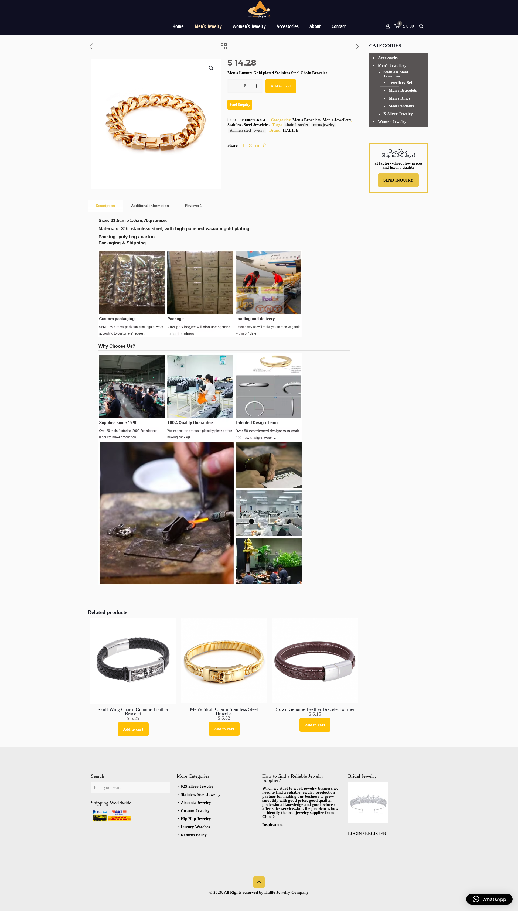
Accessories (388, 58)
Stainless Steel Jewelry (200, 794)
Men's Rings (399, 98)
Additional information (150, 206)
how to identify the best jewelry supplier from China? (300, 812)
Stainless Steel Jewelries (248, 124)
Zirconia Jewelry (196, 802)
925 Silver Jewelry (197, 786)
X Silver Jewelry (398, 114)
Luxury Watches (195, 827)
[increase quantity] (256, 86)
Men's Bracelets (306, 120)
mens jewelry (324, 125)
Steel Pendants (401, 106)
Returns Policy (194, 835)
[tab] (105, 206)
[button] (211, 68)
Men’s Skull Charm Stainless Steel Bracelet (224, 711)
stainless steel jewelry (247, 130)
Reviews (193, 206)
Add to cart (281, 86)
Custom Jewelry (195, 810)
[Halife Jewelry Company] (259, 9)
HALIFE (290, 130)
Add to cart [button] (133, 729)
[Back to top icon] (259, 882)
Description (105, 206)
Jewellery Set (400, 82)
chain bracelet (296, 125)
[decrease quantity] (233, 86)
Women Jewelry (392, 122)
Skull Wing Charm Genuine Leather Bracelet (133, 711)
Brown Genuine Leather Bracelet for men (315, 709)
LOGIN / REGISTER (367, 833)
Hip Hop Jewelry (196, 819)
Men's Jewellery (337, 120)
